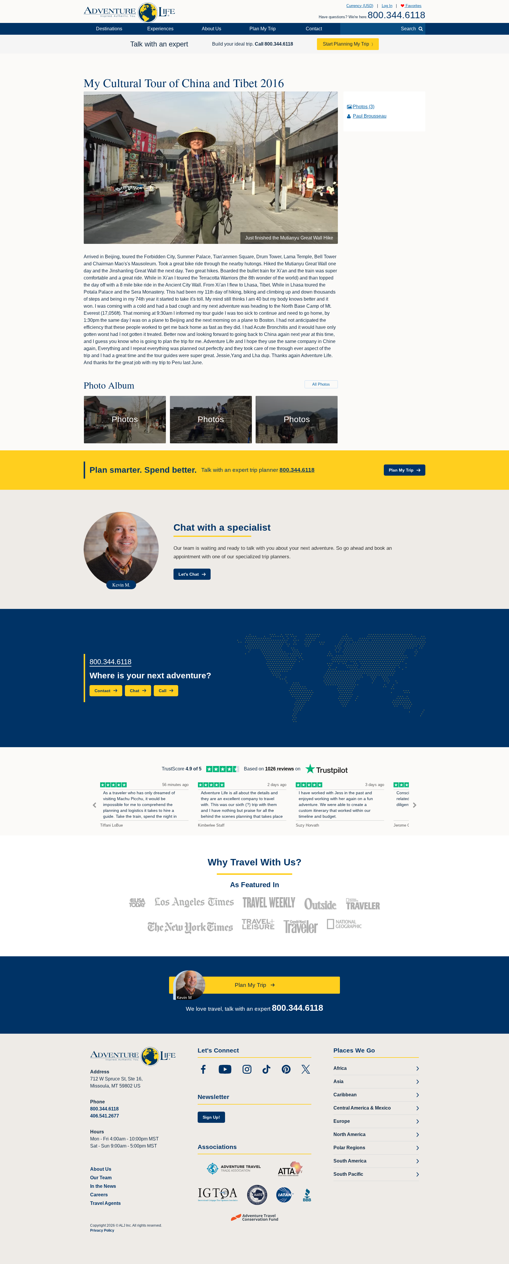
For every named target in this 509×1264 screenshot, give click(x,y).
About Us (211, 28)
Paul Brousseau (369, 116)
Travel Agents (105, 1203)
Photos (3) (363, 106)
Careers (99, 1194)
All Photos (321, 384)
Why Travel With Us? (255, 862)
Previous (94, 805)
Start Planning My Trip (346, 43)
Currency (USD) (359, 6)
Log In (387, 6)
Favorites (413, 6)
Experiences (160, 28)
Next (415, 805)
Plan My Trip (262, 28)
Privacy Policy (102, 1230)
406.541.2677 (104, 1115)
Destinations (109, 28)
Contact (314, 28)
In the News (103, 1186)
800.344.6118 (396, 15)
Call (274, 43)
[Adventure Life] (129, 10)
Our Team (101, 1177)
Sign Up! (211, 1117)
